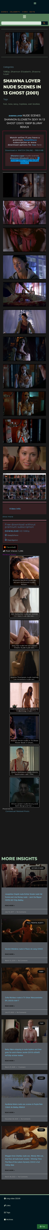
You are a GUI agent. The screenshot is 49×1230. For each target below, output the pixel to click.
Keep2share (12, 535)
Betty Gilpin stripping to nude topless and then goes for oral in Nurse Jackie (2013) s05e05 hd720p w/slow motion (23, 1052)
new (10, 104)
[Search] (44, 23)
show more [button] (8, 517)
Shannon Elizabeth (21, 72)
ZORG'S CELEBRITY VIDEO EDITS (18, 12)
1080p (6, 72)
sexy (16, 104)
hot (5, 104)
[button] (35, 3)
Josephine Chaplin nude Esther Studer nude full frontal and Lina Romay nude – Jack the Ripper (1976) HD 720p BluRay (23, 897)
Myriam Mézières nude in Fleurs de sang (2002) (24, 949)
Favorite (11, 547)
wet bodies (34, 104)
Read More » (10, 905)
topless (23, 104)
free (34, 145)
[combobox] (21, 23)
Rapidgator (12, 540)
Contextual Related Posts (17, 811)
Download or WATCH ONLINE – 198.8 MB (24, 150)
